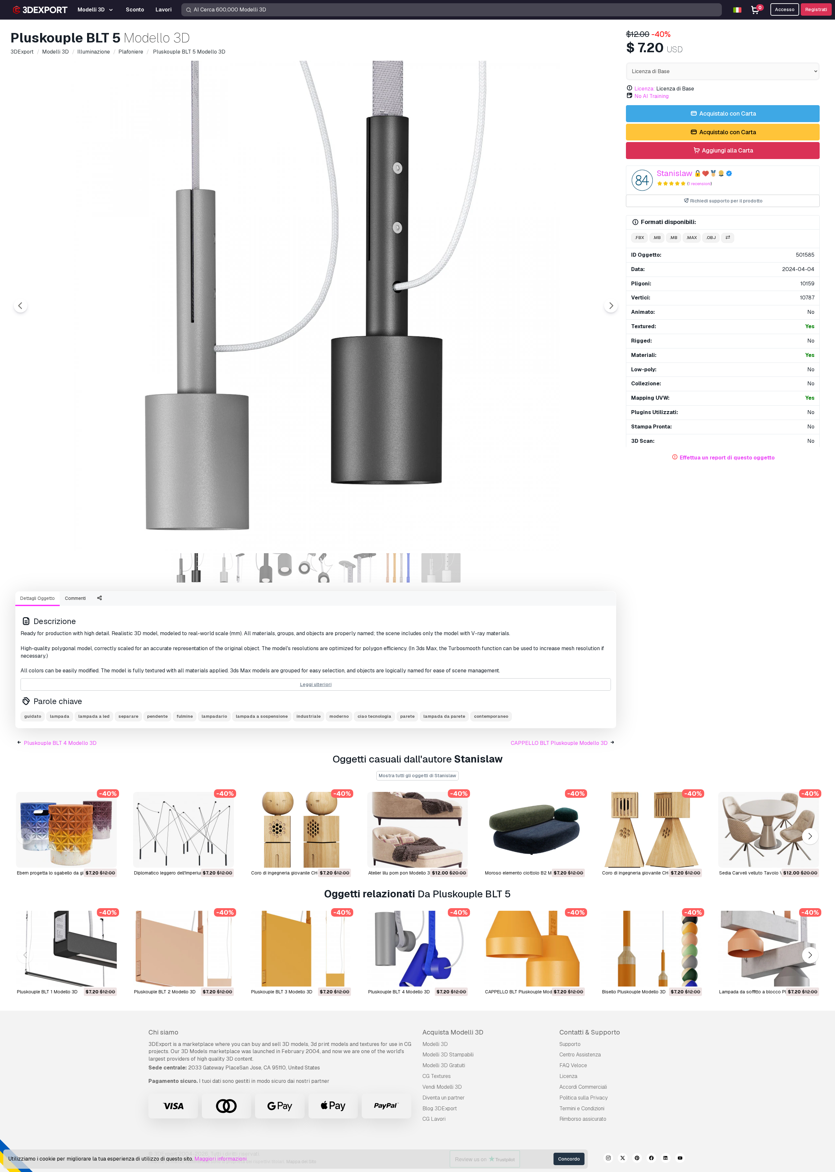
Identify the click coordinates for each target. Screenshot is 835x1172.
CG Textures (436, 1076)
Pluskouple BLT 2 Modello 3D (165, 992)
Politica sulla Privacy (583, 1097)
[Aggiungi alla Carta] (94, 858)
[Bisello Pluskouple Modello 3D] (651, 949)
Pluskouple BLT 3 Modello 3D (281, 992)
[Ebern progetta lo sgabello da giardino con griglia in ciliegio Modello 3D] (66, 830)
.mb (657, 237)
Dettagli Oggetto (37, 598)
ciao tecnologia (374, 716)
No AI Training (651, 96)
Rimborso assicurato (582, 1119)
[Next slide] (611, 306)
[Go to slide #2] (232, 568)
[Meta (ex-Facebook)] (651, 1158)
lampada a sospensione (262, 716)
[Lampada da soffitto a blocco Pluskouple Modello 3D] (768, 949)
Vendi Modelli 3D (442, 1087)
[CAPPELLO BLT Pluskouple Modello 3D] (534, 949)
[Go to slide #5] (357, 568)
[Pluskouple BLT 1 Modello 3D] (66, 949)
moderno (339, 716)
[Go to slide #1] (190, 568)
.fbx (639, 237)
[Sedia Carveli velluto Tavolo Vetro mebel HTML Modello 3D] (768, 830)
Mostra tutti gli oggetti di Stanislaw (417, 776)
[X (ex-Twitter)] (622, 1158)
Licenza (568, 1076)
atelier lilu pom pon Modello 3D (400, 873)
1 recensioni (700, 183)
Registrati (816, 9)
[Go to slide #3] (274, 568)
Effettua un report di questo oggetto (727, 457)
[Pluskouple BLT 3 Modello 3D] (300, 949)
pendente (157, 716)
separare (128, 716)
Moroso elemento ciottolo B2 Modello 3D (528, 873)
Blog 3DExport (439, 1108)
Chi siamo (163, 1032)
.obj (711, 237)
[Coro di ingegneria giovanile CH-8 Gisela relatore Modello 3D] (651, 830)
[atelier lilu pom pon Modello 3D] (417, 830)
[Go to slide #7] (441, 568)
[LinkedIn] (665, 1158)
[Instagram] (608, 1158)
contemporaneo (491, 716)
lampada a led (94, 716)
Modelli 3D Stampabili (448, 1054)
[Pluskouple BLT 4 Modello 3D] (417, 949)
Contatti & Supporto (589, 1032)
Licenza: (644, 88)
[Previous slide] (20, 306)
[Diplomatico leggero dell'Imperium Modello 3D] (183, 830)
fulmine (184, 716)
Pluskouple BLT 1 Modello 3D (47, 992)
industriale (308, 716)
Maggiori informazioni (220, 1158)
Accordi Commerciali (583, 1087)
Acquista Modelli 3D (452, 1032)
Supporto (570, 1044)
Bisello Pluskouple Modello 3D (634, 992)
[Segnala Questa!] (107, 858)
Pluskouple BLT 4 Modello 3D (60, 743)
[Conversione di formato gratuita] (727, 238)
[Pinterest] (637, 1158)
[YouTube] (680, 1158)
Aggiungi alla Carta (727, 150)
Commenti (75, 598)
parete (407, 716)
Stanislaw (674, 173)
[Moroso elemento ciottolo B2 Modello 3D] (534, 830)
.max (691, 237)
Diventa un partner (443, 1097)
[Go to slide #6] (399, 568)
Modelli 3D (435, 1044)
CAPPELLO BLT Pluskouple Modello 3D (559, 743)
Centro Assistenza (580, 1054)
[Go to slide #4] (315, 568)
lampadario (214, 716)
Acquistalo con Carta (727, 113)
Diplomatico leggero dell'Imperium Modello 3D (181, 873)
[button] (810, 836)
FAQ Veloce (573, 1065)
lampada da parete (444, 716)
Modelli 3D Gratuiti (443, 1065)
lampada (59, 716)
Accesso (785, 9)
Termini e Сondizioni (581, 1108)
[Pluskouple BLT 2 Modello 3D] (183, 949)
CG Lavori (434, 1119)
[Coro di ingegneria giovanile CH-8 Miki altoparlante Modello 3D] (300, 830)
